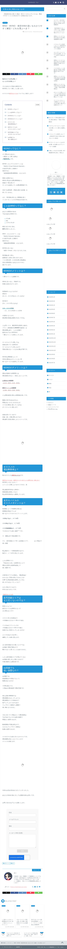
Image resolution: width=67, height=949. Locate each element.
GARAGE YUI (33, 2)
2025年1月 (52, 297)
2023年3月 (52, 325)
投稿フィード (52, 404)
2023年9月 (52, 309)
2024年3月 (52, 301)
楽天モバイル (13, 93)
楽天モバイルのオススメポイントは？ (14, 128)
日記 (50, 387)
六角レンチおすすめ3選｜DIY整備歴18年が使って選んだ (57, 151)
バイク (51, 379)
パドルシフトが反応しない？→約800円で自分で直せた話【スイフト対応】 (57, 136)
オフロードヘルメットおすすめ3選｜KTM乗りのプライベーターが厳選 (57, 144)
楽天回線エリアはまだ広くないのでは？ (14, 133)
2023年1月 (52, 334)
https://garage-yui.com (18, 886)
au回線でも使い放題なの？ (12, 138)
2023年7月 (52, 317)
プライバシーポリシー (9, 947)
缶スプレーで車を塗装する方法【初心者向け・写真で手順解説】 (57, 119)
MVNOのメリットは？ (14, 115)
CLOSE (37, 104)
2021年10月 (52, 350)
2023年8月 (52, 313)
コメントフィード (53, 407)
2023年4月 (52, 321)
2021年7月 (52, 362)
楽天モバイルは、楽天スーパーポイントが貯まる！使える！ (21, 480)
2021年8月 (52, 358)
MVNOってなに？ (13, 109)
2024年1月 (52, 305)
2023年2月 (52, 330)
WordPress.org (52, 409)
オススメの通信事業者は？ (12, 123)
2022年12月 (52, 338)
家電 (50, 383)
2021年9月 (52, 354)
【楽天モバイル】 (8, 594)
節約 (13, 863)
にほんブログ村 (51, 224)
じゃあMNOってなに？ (15, 112)
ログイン (50, 402)
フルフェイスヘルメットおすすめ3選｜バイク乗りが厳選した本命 (57, 128)
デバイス (5, 22)
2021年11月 (52, 346)
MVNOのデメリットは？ (15, 119)
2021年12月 (52, 342)
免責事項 (18, 947)
